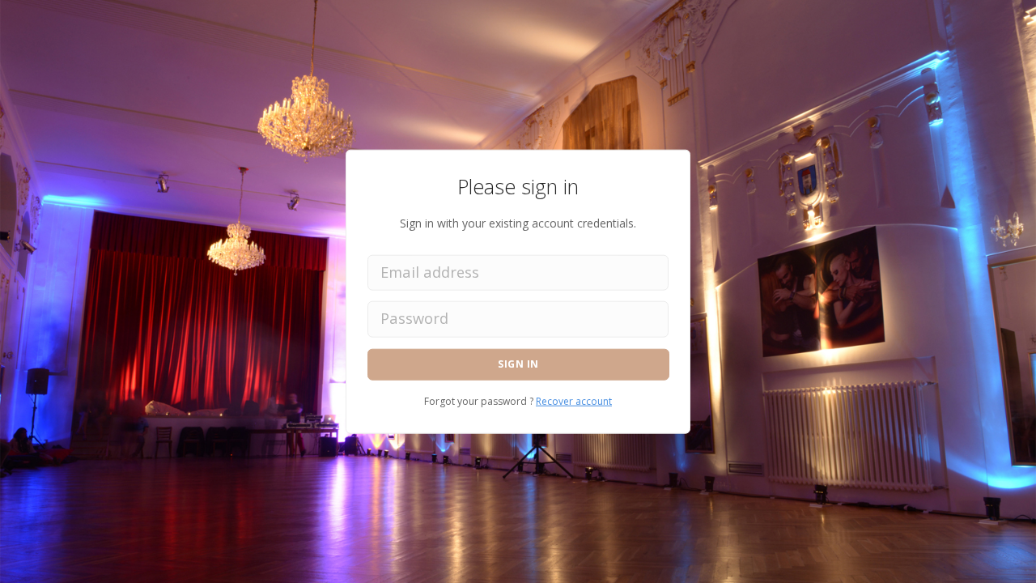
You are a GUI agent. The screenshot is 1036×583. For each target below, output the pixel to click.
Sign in (518, 364)
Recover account (574, 400)
